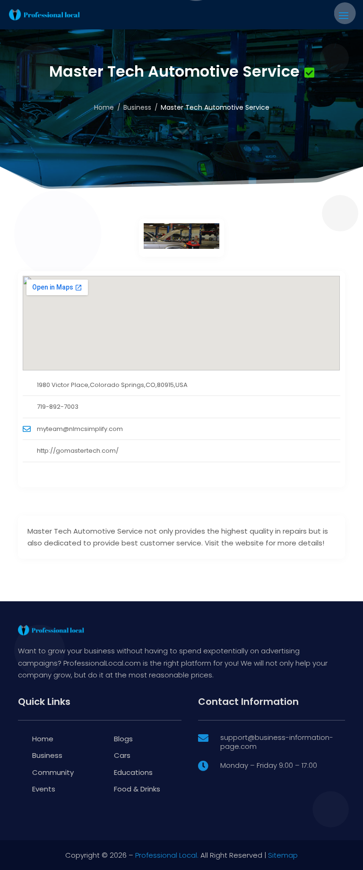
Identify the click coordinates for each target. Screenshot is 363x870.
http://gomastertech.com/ (78, 450)
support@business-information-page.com (276, 742)
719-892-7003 (57, 406)
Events (43, 789)
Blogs (123, 739)
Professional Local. (167, 855)
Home (104, 107)
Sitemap (283, 855)
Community (53, 772)
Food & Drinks (137, 789)
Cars (122, 755)
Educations (133, 772)
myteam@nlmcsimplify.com (80, 428)
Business (137, 107)
